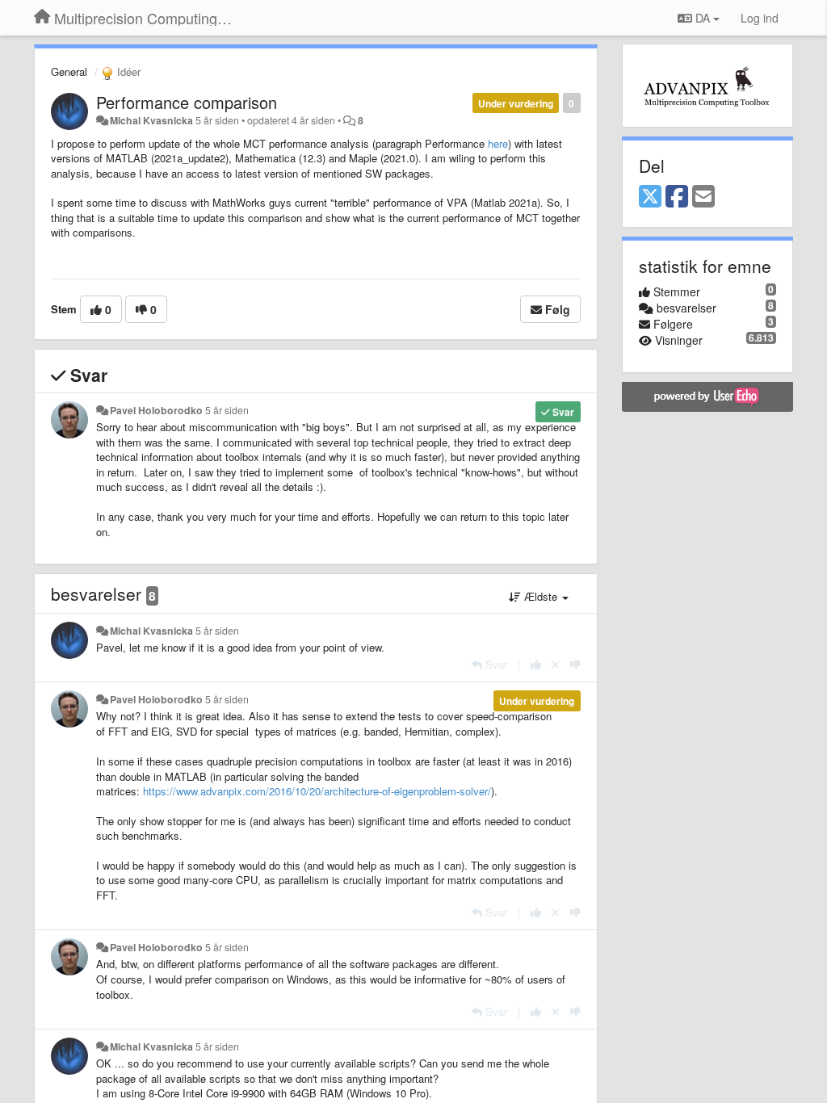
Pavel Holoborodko (156, 410)
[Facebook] (676, 197)
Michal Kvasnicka (151, 120)
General (69, 71)
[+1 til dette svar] (536, 664)
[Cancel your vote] (556, 664)
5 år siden (227, 410)
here (498, 143)
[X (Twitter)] (650, 197)
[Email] (703, 197)
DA (702, 18)
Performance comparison (186, 102)
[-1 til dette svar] (575, 664)
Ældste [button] (540, 596)
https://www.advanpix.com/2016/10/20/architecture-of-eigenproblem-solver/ (317, 791)
